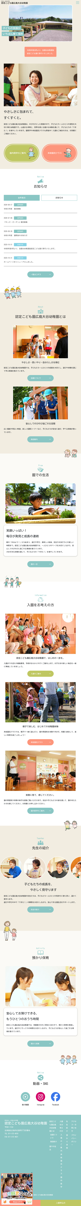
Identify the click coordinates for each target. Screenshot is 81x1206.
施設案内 (34, 439)
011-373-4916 (13, 1133)
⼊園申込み (60, 1203)
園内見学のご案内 (37, 811)
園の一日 (34, 564)
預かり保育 (35, 1044)
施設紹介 (53, 1141)
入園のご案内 (36, 674)
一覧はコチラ (36, 274)
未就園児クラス (37, 742)
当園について (36, 378)
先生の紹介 (35, 909)
